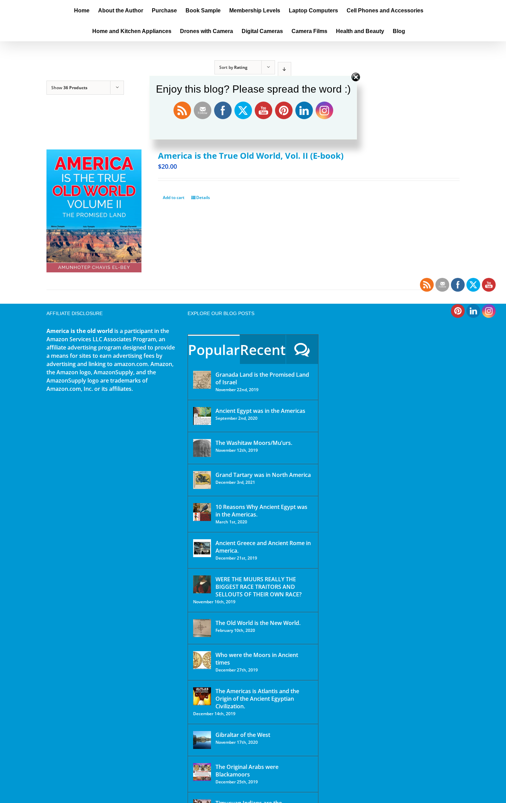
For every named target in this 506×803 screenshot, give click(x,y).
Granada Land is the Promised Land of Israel (262, 378)
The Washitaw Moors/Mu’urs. (253, 443)
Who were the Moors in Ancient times (256, 658)
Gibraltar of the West (242, 735)
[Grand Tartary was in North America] (202, 480)
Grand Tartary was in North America (263, 475)
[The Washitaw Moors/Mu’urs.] (202, 448)
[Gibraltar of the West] (202, 740)
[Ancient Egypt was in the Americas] (202, 416)
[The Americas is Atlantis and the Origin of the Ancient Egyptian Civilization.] (202, 696)
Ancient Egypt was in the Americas (260, 411)
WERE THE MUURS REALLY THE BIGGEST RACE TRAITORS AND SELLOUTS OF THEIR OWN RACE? (258, 586)
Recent (263, 349)
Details (203, 197)
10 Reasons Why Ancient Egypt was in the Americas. (261, 510)
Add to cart (174, 197)
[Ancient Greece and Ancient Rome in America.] (202, 548)
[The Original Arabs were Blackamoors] (202, 772)
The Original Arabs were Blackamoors (246, 770)
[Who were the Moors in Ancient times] (202, 660)
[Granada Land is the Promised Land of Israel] (202, 380)
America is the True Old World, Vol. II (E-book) (251, 155)
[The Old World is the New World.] (202, 628)
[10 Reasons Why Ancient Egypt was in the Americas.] (202, 512)
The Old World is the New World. (258, 623)
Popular (214, 349)
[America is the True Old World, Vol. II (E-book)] (93, 210)
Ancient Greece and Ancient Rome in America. (263, 546)
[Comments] (302, 349)
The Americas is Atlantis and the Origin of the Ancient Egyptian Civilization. (257, 698)
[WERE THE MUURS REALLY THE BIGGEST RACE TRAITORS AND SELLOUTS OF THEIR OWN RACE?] (202, 584)
